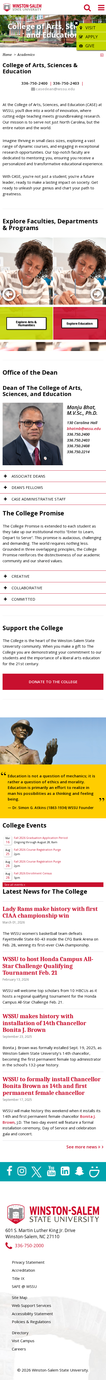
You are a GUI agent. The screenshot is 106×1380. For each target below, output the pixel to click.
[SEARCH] (87, 7)
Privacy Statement (28, 1262)
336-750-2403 (66, 83)
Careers (19, 1348)
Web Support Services (31, 1305)
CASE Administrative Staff (39, 499)
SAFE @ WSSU (24, 1286)
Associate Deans (28, 476)
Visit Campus (23, 1340)
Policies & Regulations (31, 1321)
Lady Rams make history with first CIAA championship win (50, 912)
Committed (23, 599)
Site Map (19, 1297)
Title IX (18, 1278)
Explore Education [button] (80, 323)
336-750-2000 (29, 1246)
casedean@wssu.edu (55, 88)
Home (7, 54)
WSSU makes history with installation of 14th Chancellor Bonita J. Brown (44, 1023)
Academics (25, 54)
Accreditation (23, 1270)
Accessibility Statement (32, 1313)
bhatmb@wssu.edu (84, 428)
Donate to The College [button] (53, 681)
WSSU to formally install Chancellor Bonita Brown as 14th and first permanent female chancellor (52, 1086)
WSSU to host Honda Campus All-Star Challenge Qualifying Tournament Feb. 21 (48, 965)
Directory (20, 1332)
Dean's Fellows (27, 487)
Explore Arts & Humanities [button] (26, 323)
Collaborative (27, 587)
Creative (21, 576)
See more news (82, 1147)
